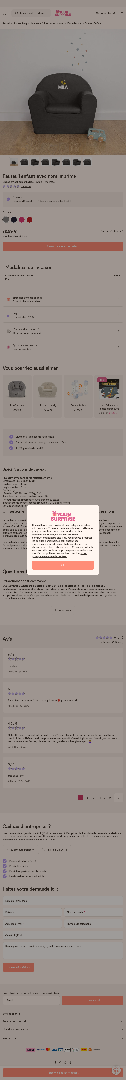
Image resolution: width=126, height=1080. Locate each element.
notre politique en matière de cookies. (59, 555)
